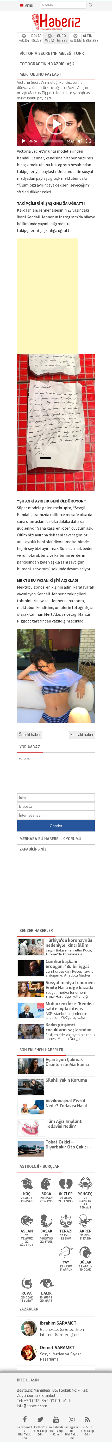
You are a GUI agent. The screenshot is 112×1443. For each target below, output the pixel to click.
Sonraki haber (82, 734)
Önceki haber (30, 734)
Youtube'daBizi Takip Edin (56, 1431)
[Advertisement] (39, 296)
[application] (56, 124)
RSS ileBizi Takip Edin (87, 1431)
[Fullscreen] (88, 141)
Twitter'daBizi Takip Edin (40, 1431)
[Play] (23, 141)
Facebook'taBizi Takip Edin (24, 1433)
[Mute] (80, 141)
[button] (56, 124)
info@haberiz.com (32, 1406)
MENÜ (28, 6)
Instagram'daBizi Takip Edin (72, 1433)
